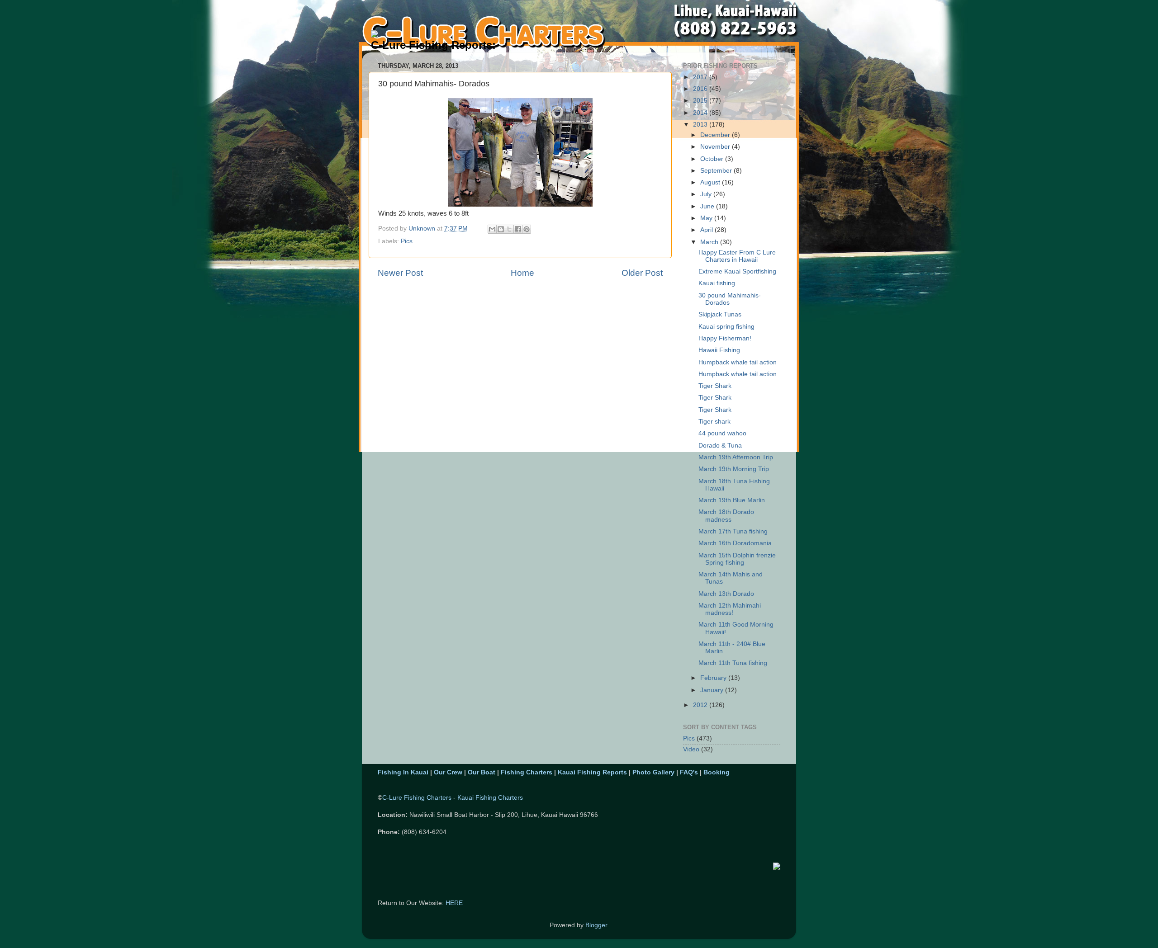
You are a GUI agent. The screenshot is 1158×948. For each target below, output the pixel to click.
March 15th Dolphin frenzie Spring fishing (737, 559)
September (717, 170)
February (714, 677)
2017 (701, 77)
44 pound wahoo (722, 433)
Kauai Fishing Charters (490, 797)
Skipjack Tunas (719, 314)
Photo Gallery (653, 772)
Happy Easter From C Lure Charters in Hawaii (737, 256)
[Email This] (492, 229)
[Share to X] (509, 229)
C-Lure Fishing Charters (416, 797)
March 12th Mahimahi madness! (729, 609)
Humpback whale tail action (737, 362)
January (712, 690)
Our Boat (481, 772)
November (716, 146)
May (707, 218)
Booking (716, 772)
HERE (454, 903)
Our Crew (448, 772)
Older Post (642, 273)
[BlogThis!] (500, 229)
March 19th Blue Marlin (731, 500)
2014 (701, 112)
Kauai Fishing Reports (592, 772)
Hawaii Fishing (719, 350)
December (716, 135)
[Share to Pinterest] (526, 229)
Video (691, 749)
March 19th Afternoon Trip (735, 457)
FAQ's (689, 772)
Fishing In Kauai (403, 772)
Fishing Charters (526, 772)
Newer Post (400, 273)
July (706, 194)
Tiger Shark (714, 385)
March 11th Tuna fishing (732, 663)
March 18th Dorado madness (726, 516)
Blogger (596, 925)
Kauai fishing (716, 283)
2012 (701, 705)
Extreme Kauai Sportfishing (737, 271)
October (712, 159)
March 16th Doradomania (735, 543)
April (707, 229)
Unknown (422, 228)
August (711, 182)
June (708, 206)
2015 (701, 100)
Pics (407, 241)
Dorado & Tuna (720, 445)
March (710, 242)
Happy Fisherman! (724, 338)
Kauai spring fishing (726, 326)
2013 (701, 124)
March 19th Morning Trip (733, 469)
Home (522, 273)
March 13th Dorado (726, 593)
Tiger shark (714, 421)
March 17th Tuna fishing (733, 531)
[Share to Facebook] (517, 229)
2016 (701, 88)
